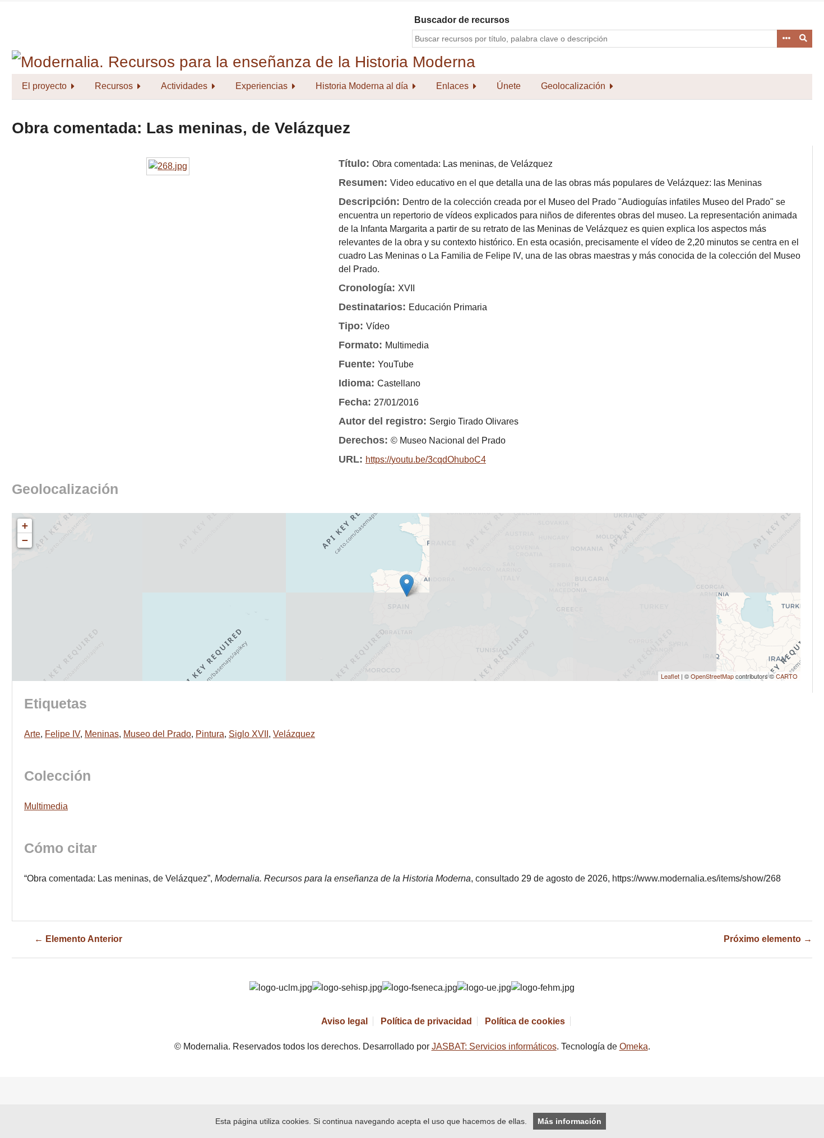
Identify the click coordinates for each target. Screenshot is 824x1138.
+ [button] (25, 525)
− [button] (25, 540)
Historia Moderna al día (362, 86)
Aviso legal (344, 1021)
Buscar (804, 39)
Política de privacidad (426, 1021)
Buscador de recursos (462, 20)
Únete (509, 86)
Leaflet (670, 675)
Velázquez (294, 734)
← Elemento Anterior (78, 939)
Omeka (633, 1046)
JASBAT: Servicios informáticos (494, 1046)
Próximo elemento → (768, 939)
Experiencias (261, 86)
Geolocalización (573, 86)
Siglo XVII (249, 734)
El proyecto (44, 86)
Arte (32, 734)
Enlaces (452, 86)
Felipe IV (62, 734)
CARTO (787, 675)
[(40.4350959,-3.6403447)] (407, 585)
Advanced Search (786, 39)
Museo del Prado (157, 734)
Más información (569, 1121)
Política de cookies (525, 1021)
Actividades (184, 86)
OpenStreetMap (712, 675)
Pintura (210, 734)
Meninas (102, 734)
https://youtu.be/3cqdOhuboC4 (425, 459)
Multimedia (46, 806)
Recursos (114, 86)
